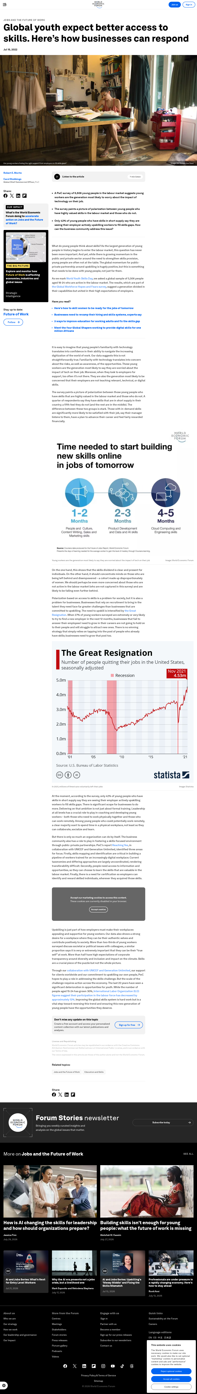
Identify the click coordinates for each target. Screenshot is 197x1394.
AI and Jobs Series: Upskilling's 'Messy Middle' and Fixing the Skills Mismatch (122, 1282)
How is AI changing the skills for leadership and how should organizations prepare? (50, 1225)
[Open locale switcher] (4, 1385)
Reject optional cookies (171, 1371)
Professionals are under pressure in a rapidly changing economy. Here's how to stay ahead (171, 1282)
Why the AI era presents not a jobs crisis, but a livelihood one (73, 1281)
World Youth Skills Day (79, 278)
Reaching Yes (120, 845)
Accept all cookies (171, 1379)
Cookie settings (171, 1387)
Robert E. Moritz (12, 173)
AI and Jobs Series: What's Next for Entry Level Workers (25, 1281)
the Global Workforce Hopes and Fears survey (79, 286)
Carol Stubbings (12, 179)
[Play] (57, 177)
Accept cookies (98, 909)
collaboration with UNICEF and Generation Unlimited (98, 970)
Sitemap (98, 1381)
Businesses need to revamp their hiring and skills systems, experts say (98, 314)
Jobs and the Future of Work (24, 20)
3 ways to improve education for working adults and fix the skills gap (97, 321)
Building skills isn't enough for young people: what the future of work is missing (145, 1225)
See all (188, 1153)
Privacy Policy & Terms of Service (98, 1375)
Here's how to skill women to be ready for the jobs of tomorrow (94, 308)
